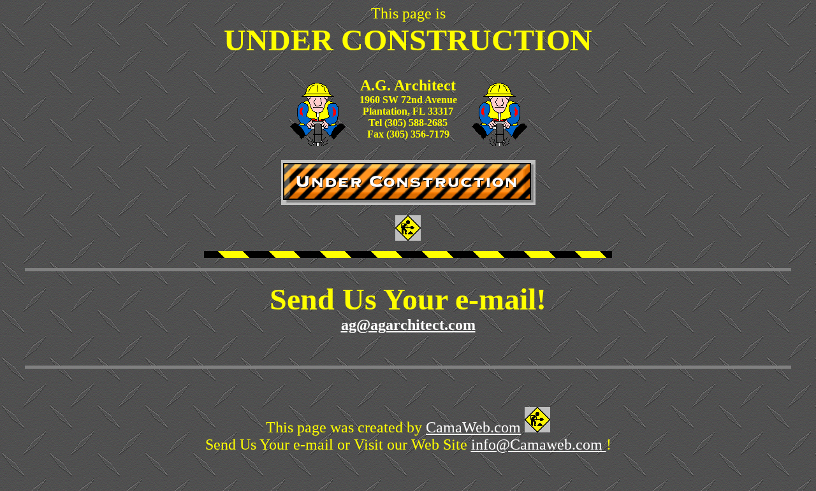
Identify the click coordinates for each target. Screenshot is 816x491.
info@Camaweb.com (538, 444)
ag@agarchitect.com (408, 325)
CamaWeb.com (473, 427)
